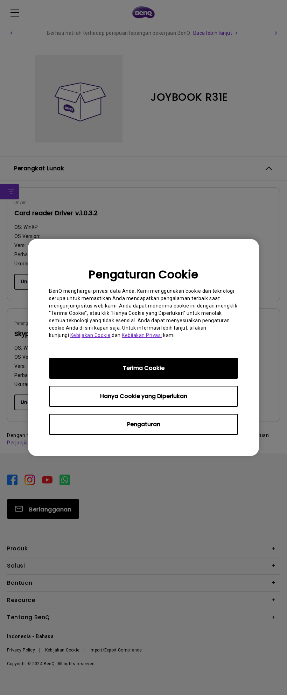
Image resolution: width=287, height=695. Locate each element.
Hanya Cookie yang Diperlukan (143, 396)
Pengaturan (143, 424)
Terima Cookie (143, 368)
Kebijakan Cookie (90, 335)
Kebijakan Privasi (142, 335)
